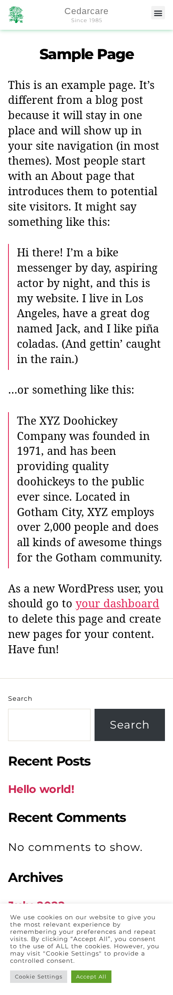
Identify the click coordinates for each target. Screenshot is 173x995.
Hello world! (41, 789)
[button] (158, 12)
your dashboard (117, 604)
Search (20, 698)
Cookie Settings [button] (38, 976)
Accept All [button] (91, 976)
